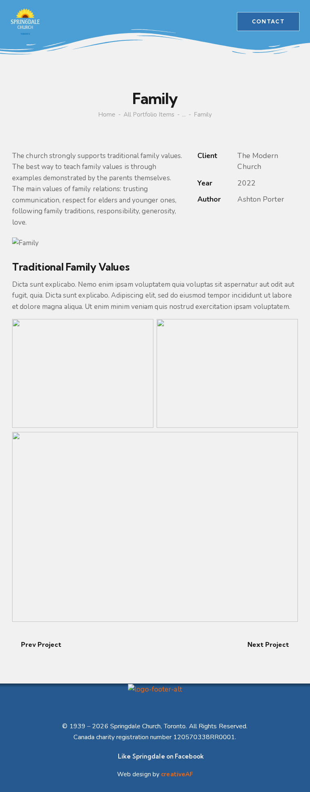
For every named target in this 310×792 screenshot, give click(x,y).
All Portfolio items (149, 114)
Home (106, 114)
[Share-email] (238, 221)
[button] (208, 21)
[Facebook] (219, 221)
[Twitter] (200, 221)
